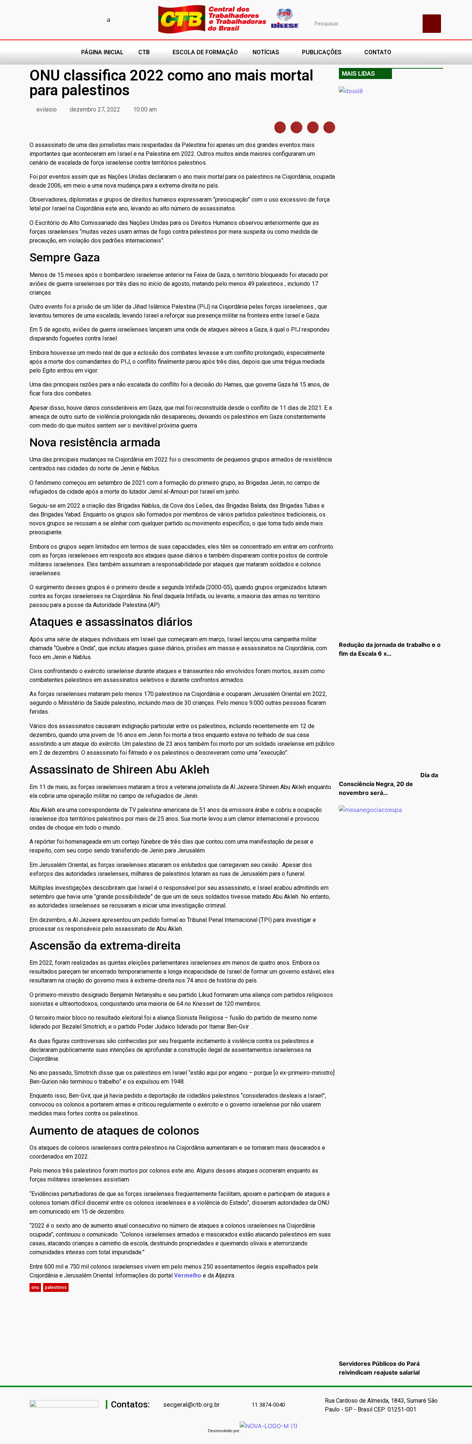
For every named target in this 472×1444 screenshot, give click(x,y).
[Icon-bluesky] (109, 19)
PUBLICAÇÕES (321, 52)
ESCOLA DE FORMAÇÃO (205, 52)
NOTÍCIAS (266, 52)
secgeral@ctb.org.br (191, 1404)
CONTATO (377, 52)
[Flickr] (96, 19)
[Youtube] (70, 19)
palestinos (56, 1287)
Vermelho (187, 1275)
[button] (280, 127)
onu (35, 1287)
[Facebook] (57, 19)
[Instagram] (83, 19)
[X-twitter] (122, 19)
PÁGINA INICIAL (102, 52)
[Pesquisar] (432, 23)
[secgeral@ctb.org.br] (159, 1405)
